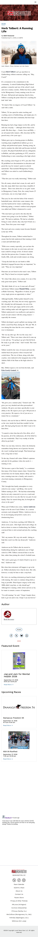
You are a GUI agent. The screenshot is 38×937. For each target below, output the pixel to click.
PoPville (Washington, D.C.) (19, 918)
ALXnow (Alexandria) (19, 908)
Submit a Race (19, 888)
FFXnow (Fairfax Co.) (19, 911)
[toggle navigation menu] (35, 2)
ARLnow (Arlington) (19, 904)
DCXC (3, 24)
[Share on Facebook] (11, 635)
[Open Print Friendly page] (26, 635)
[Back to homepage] (5, 2)
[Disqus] (19, 790)
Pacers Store (19, 897)
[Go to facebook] (19, 880)
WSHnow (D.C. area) (19, 921)
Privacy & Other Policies (19, 901)
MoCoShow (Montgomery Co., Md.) (19, 914)
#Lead (19, 629)
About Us (19, 891)
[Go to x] (14, 880)
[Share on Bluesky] (21, 635)
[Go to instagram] (23, 880)
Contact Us (19, 894)
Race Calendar (19, 884)
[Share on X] (16, 635)
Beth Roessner (9, 36)
